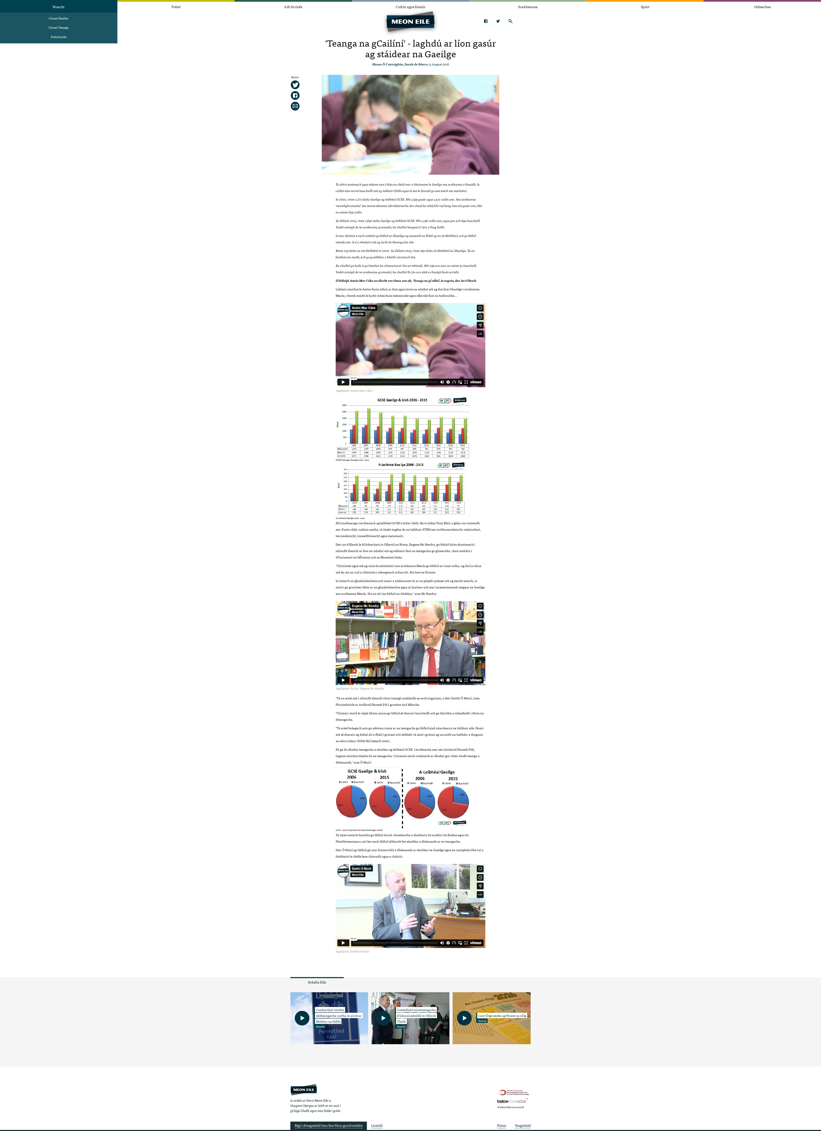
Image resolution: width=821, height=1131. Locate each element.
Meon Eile (303, 1090)
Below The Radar (512, 1100)
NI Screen (514, 1092)
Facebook (485, 21)
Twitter (498, 21)
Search (510, 21)
